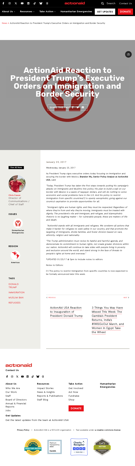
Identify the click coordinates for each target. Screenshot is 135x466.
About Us (7, 11)
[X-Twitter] (15, 3)
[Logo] (75, 4)
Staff (8, 396)
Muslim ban (16, 297)
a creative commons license (108, 430)
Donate (125, 12)
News (4, 23)
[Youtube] (22, 3)
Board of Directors (16, 399)
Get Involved (76, 388)
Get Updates (105, 11)
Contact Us (125, 3)
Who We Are (13, 388)
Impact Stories (45, 388)
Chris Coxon (15, 195)
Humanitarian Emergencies (76, 11)
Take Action (46, 11)
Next (126, 298)
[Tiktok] (34, 3)
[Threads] (47, 3)
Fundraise (74, 396)
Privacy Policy (23, 430)
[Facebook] (3, 3)
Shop (71, 399)
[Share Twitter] (77, 107)
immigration (17, 292)
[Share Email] (82, 107)
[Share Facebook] (72, 107)
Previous (52, 298)
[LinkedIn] (28, 3)
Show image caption (128, 54)
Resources (26, 11)
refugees (14, 302)
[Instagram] (9, 3)
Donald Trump (14, 286)
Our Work (11, 392)
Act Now (73, 392)
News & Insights (46, 392)
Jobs (8, 410)
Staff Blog (42, 399)
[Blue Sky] (40, 3)
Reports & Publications (50, 396)
